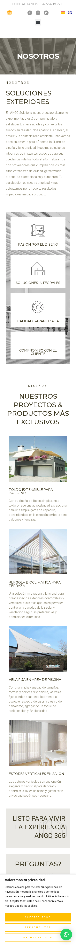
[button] (38, 22)
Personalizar (38, 927)
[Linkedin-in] (46, 12)
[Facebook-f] (29, 12)
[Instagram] (38, 12)
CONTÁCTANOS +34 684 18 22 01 (38, 4)
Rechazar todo (38, 937)
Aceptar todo (38, 917)
